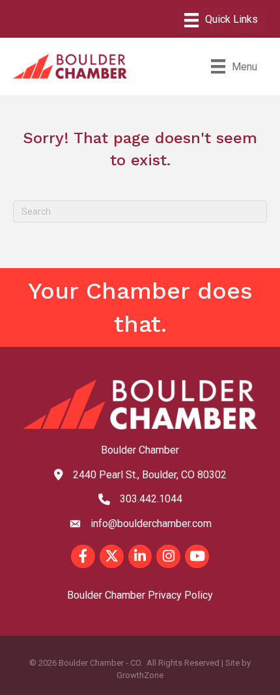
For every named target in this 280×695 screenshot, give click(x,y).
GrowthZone (140, 675)
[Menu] (221, 20)
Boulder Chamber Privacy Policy (140, 595)
